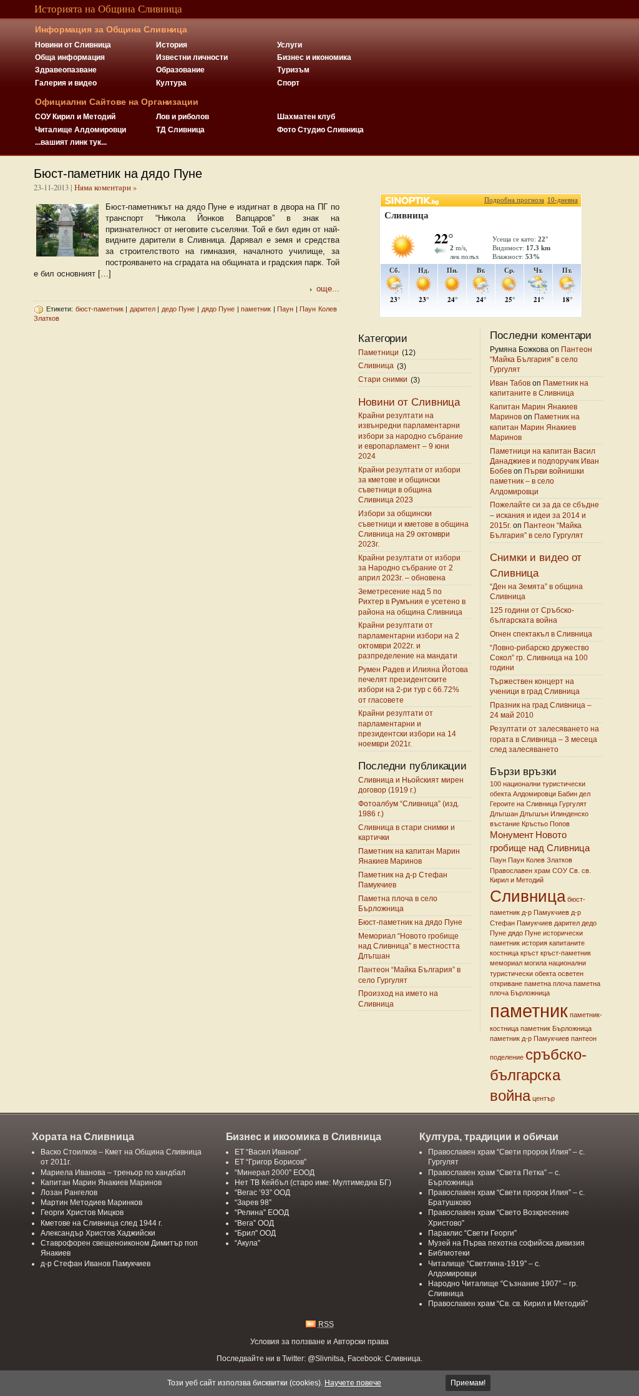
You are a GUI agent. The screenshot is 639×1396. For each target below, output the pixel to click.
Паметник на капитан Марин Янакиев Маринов (409, 856)
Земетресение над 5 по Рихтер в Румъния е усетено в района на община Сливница (412, 601)
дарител (142, 309)
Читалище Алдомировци (80, 129)
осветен (570, 973)
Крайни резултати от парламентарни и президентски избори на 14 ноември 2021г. (407, 729)
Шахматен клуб (306, 116)
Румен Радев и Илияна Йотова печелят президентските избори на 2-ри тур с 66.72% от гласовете (413, 684)
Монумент (512, 834)
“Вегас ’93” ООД (262, 1192)
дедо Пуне (178, 309)
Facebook (364, 1358)
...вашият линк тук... (71, 142)
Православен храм (520, 870)
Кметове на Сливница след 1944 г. (101, 1223)
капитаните (567, 943)
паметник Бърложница (556, 1028)
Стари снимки (382, 380)
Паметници (378, 352)
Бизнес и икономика (314, 57)
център (543, 1098)
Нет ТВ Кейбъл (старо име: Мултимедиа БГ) (313, 1182)
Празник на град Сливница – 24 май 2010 (541, 710)
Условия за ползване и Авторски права (319, 1341)
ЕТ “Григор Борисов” (270, 1162)
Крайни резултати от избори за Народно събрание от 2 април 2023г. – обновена (409, 568)
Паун (285, 309)
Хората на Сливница (83, 1136)
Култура (171, 83)
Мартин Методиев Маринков (91, 1202)
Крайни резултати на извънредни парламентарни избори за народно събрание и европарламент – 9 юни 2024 (410, 435)
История (171, 45)
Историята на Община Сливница (108, 8)
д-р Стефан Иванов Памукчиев (95, 1263)
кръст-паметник (565, 953)
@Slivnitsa (326, 1358)
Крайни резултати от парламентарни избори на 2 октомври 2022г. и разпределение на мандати (408, 641)
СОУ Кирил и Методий (75, 116)
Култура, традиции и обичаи (489, 1136)
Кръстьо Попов (546, 823)
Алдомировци (534, 794)
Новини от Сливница (73, 45)
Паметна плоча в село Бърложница (397, 903)
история (534, 943)
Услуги (289, 45)
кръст (529, 953)
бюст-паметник (100, 309)
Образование (180, 70)
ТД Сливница (180, 129)
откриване (506, 983)
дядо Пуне (218, 309)
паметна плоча (548, 983)
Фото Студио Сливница (320, 129)
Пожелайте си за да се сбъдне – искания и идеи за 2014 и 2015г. (544, 514)
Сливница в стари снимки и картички (406, 832)
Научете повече (352, 1383)
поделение (507, 1057)
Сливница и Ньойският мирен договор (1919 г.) (411, 785)
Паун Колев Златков (540, 860)
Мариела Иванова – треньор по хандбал (113, 1172)
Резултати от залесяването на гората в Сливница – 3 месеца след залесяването (544, 739)
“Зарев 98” (253, 1202)
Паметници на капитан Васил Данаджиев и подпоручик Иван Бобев (544, 461)
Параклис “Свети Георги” (472, 1233)
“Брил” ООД (255, 1233)
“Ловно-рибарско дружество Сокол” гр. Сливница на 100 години (539, 657)
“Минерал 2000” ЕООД (275, 1172)
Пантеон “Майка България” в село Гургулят (409, 975)
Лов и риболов (182, 116)
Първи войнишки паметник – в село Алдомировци (537, 481)
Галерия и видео (66, 83)
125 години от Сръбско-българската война (532, 615)
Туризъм (293, 70)
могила (535, 963)
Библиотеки (449, 1253)
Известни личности (192, 57)
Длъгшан (504, 814)
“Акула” (247, 1243)
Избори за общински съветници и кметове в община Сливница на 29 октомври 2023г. (413, 529)
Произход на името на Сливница (398, 999)
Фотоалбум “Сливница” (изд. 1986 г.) (408, 808)
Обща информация (70, 57)
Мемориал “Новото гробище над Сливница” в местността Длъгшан (409, 946)
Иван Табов (510, 383)
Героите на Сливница (523, 804)
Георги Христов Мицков (82, 1212)
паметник (256, 309)
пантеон (584, 1038)
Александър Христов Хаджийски (98, 1233)
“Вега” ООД (254, 1223)
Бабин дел (574, 794)
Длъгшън (534, 814)
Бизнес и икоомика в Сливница (303, 1136)
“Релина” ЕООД (262, 1212)
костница (504, 953)
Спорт (288, 83)
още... (327, 288)
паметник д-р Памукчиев (529, 1038)
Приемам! (468, 1383)
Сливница (376, 366)
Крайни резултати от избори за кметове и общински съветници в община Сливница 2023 (409, 485)
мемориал (506, 963)
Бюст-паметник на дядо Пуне (118, 173)
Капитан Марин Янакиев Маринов (101, 1182)
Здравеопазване (66, 70)
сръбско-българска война (538, 1075)
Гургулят (573, 804)
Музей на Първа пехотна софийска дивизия (506, 1243)
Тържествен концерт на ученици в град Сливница (535, 687)
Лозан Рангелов (69, 1192)
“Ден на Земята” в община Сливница (536, 591)
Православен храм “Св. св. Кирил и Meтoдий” (508, 1303)
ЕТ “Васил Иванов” (268, 1152)
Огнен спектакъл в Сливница (541, 634)
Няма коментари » (105, 187)
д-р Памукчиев (545, 912)
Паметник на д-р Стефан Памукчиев (402, 880)
